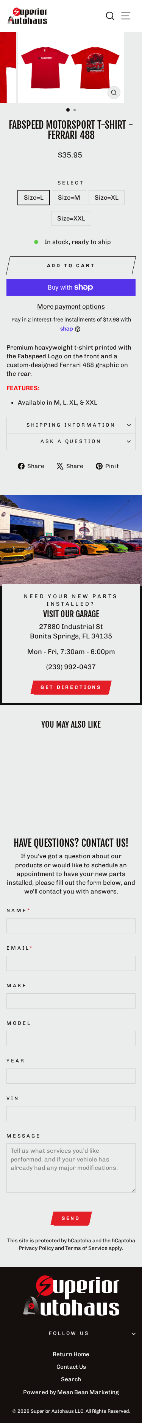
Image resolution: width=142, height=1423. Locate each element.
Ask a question (71, 441)
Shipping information (71, 425)
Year (15, 1061)
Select (71, 183)
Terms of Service (86, 1248)
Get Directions (71, 687)
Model (18, 1023)
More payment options (71, 306)
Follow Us (69, 1333)
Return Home (71, 1354)
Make (16, 985)
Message (23, 1136)
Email (19, 948)
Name (18, 910)
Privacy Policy (36, 1248)
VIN (12, 1098)
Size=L (34, 197)
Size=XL (107, 197)
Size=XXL (71, 218)
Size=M (69, 197)
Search (71, 1379)
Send (71, 1218)
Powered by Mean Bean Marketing (71, 1392)
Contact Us (71, 1366)
